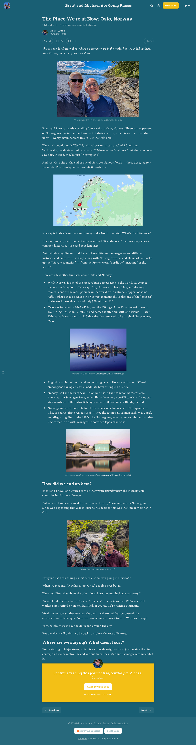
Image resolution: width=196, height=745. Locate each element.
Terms (106, 723)
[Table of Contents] (3, 372)
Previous (54, 710)
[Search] (152, 5)
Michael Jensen (57, 31)
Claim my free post (98, 686)
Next (144, 710)
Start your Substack (89, 730)
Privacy (97, 723)
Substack (82, 738)
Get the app (113, 730)
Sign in (186, 5)
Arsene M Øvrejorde (112, 475)
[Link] (38, 483)
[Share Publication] (158, 5)
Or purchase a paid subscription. (98, 694)
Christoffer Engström (104, 373)
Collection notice (119, 723)
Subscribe (170, 5)
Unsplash (120, 373)
